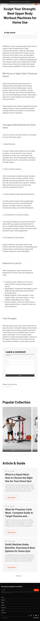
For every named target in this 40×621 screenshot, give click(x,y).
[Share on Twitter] (5, 387)
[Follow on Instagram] (7, 387)
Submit (20, 375)
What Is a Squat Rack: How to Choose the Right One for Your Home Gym (19, 477)
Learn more (11, 497)
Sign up (36, 590)
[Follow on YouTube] (35, 615)
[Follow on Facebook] (28, 615)
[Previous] (0, 1)
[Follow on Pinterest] (33, 615)
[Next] (39, 1)
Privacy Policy (26, 354)
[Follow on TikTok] (38, 615)
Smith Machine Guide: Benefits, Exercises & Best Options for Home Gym (20, 547)
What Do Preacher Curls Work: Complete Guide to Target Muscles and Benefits (19, 513)
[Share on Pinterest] (10, 387)
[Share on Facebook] (3, 387)
